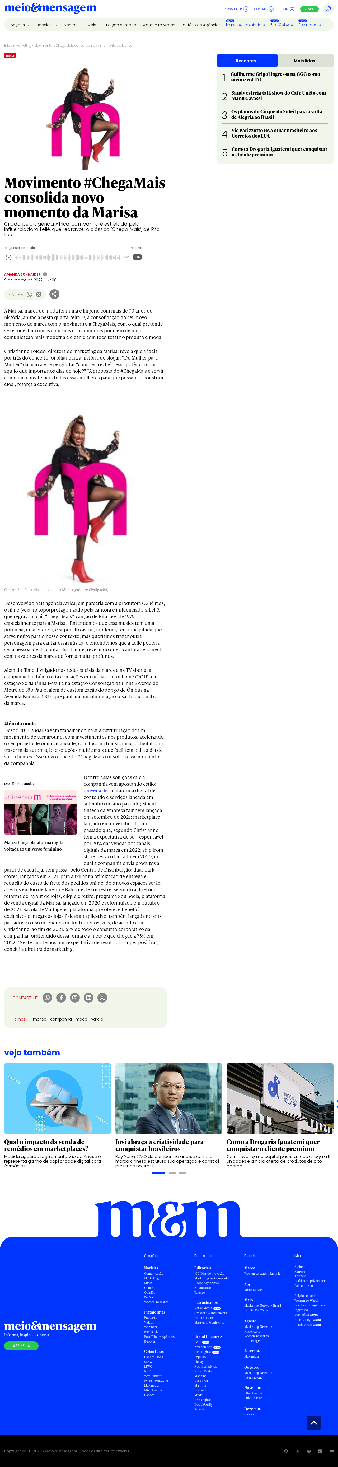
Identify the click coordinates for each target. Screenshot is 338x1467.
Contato (260, 9)
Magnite (200, 1385)
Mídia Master (253, 1290)
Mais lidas (304, 61)
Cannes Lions (153, 1357)
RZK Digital (202, 1400)
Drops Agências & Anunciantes (207, 1285)
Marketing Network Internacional (258, 1375)
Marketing (23, 45)
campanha (61, 1019)
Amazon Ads (203, 1347)
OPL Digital (202, 1352)
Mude (198, 1395)
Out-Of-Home (204, 1318)
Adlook (199, 1409)
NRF (147, 1371)
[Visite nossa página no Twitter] (297, 1451)
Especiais (44, 24)
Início (8, 45)
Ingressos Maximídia (245, 24)
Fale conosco (303, 1285)
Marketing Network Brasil (262, 1305)
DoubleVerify (203, 1404)
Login (284, 9)
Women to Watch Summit (262, 1273)
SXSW (148, 1361)
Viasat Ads (201, 1380)
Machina (200, 1376)
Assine (309, 9)
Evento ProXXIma (157, 1380)
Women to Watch (158, 24)
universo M (96, 790)
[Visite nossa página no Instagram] (309, 1451)
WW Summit (153, 1376)
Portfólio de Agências (201, 24)
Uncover (200, 1390)
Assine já (21, 1345)
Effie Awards (153, 1390)
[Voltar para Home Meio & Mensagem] (50, 9)
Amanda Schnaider (22, 274)
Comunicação (153, 1273)
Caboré (149, 1395)
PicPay (199, 1361)
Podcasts (150, 1317)
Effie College (281, 24)
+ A (20, 294)
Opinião (149, 1292)
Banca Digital (153, 1332)
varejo (97, 1019)
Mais (92, 24)
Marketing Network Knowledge (258, 1329)
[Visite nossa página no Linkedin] (320, 1451)
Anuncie (300, 1276)
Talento (199, 1292)
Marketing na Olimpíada (211, 1278)
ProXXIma (151, 1297)
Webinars (150, 1327)
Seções (18, 24)
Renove (299, 1271)
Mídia (148, 1283)
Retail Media (309, 24)
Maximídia (151, 1385)
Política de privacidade (310, 1281)
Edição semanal (121, 24)
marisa (39, 1019)
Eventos (70, 24)
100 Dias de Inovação (209, 1273)
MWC (148, 1366)
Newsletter (233, 9)
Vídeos (149, 1322)
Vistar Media (203, 1371)
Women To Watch (156, 1302)
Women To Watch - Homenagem (257, 1338)
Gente (148, 1288)
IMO (197, 1342)
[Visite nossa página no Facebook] (286, 1451)
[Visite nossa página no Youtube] (332, 1451)
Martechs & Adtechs (209, 1322)
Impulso (200, 1357)
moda (81, 1019)
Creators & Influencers (210, 1313)
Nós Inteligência (205, 1366)
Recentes (246, 61)
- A (11, 294)
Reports (150, 1341)
